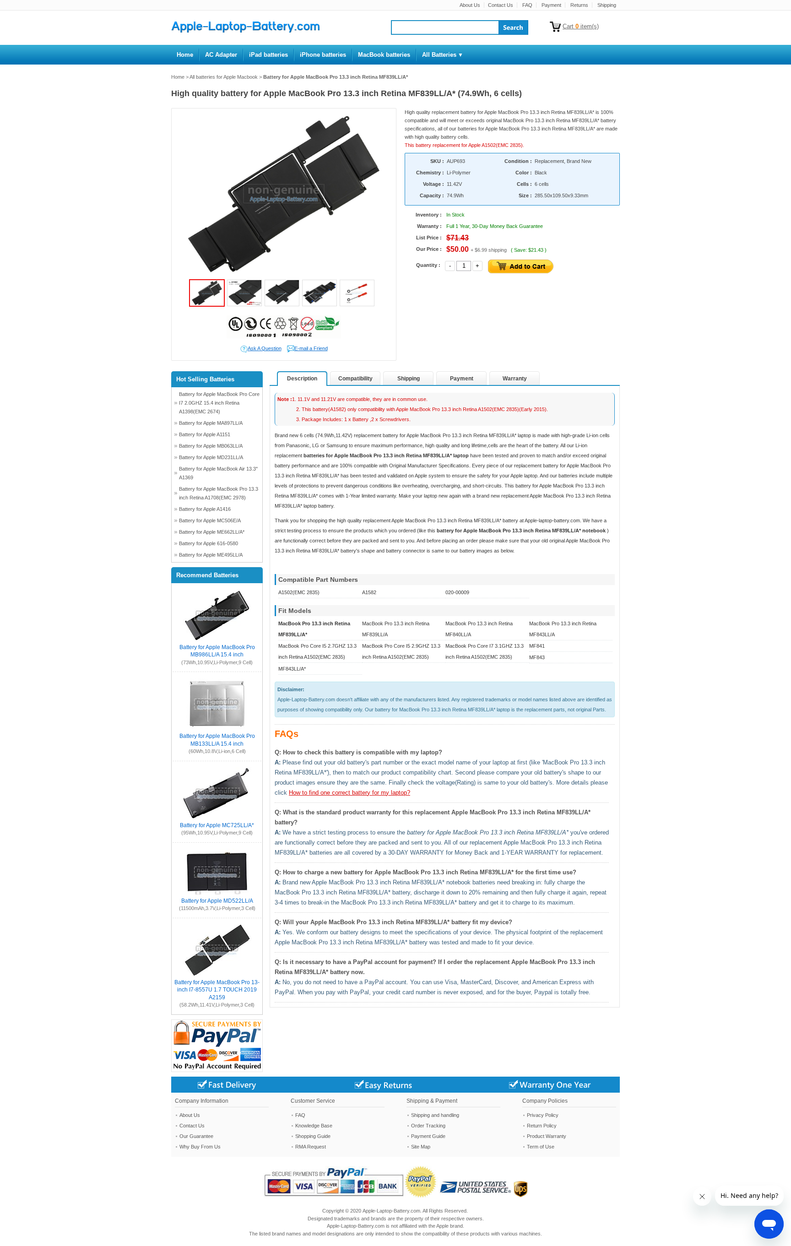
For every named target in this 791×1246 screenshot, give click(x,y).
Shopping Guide (312, 1136)
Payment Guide (428, 1136)
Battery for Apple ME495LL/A (211, 555)
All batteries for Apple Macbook (224, 77)
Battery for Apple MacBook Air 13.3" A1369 (218, 473)
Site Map (420, 1146)
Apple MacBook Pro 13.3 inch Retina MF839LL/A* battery (455, 520)
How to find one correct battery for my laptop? (349, 792)
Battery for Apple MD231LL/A (211, 457)
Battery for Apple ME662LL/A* (211, 532)
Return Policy (542, 1125)
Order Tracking (428, 1125)
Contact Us (500, 5)
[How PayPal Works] (351, 1195)
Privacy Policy (542, 1115)
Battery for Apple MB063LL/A (211, 446)
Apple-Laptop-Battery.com (391, 1210)
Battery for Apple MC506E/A (210, 520)
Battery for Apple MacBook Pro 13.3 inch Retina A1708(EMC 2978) (218, 493)
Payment (551, 5)
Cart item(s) (581, 26)
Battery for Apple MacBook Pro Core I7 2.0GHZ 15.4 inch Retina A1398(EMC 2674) (219, 402)
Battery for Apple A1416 (205, 509)
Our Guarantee (196, 1136)
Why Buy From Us (200, 1146)
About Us (470, 5)
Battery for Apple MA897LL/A (211, 423)
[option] (283, 194)
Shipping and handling (435, 1115)
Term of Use (540, 1146)
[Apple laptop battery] (245, 30)
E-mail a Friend (311, 348)
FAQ (527, 5)
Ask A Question (265, 348)
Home (177, 77)
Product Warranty (546, 1136)
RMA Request (310, 1146)
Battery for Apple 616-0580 (208, 543)
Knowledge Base (313, 1125)
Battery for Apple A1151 (204, 434)
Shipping (606, 5)
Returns (579, 5)
